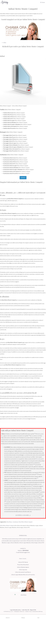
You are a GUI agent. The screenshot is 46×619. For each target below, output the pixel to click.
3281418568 (25, 550)
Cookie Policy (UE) (25, 609)
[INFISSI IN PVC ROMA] (4, 2)
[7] (39, 495)
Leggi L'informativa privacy (15, 609)
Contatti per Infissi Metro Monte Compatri (22, 522)
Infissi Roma (9, 522)
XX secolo (37, 459)
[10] (34, 464)
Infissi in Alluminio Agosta (23, 567)
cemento (18, 439)
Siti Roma (41, 611)
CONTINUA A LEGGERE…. (23, 515)
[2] (34, 433)
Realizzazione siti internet (19, 611)
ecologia (29, 480)
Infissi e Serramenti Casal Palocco (23, 572)
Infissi (4, 42)
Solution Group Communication (31, 611)
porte (42, 434)
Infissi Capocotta (23, 569)
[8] (5, 501)
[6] (39, 491)
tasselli (28, 441)
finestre (38, 434)
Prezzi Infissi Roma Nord (23, 564)
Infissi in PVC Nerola (23, 562)
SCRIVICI (23, 177)
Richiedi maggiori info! (24, 552)
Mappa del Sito (33, 609)
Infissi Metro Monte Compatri (7, 525)
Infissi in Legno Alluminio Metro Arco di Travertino (23, 574)
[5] (32, 485)
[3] (29, 435)
